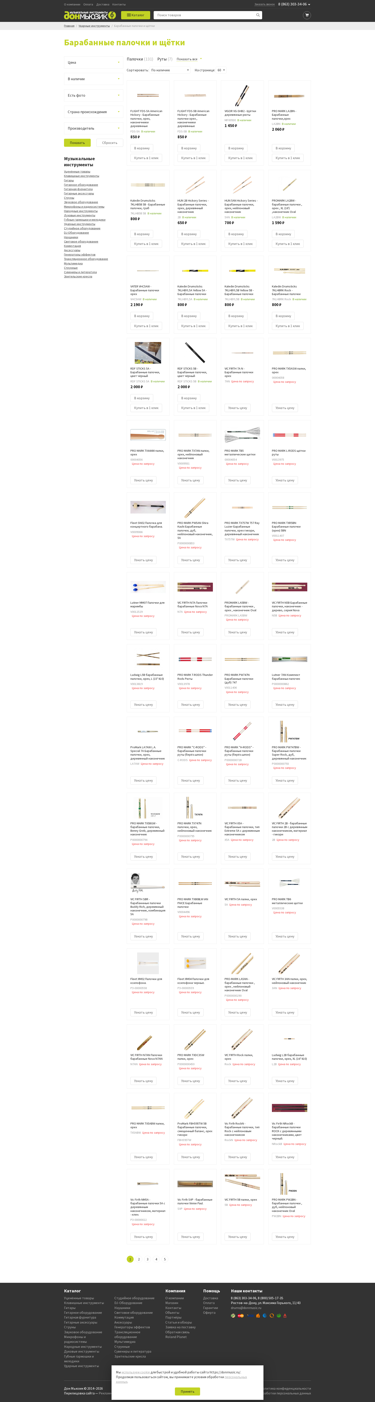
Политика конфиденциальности (285, 1388)
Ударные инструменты (79, 224)
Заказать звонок (265, 4)
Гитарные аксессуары (79, 193)
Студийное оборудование (82, 228)
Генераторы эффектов (79, 254)
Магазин (171, 1303)
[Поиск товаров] (258, 15)
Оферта (209, 1312)
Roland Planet (176, 1337)
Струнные (71, 268)
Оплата (88, 4)
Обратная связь (177, 1332)
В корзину (142, 148)
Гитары (69, 180)
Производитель (81, 128)
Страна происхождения (87, 111)
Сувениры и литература (80, 272)
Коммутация (72, 246)
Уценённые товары (77, 171)
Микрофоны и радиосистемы (84, 207)
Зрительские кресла (78, 276)
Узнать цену (237, 408)
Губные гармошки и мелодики (84, 220)
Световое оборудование (81, 241)
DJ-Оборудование (76, 233)
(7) (165, 59)
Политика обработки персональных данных (277, 1393)
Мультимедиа (73, 263)
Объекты (172, 1312)
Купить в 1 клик (146, 158)
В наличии (76, 79)
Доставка (102, 4)
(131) (140, 59)
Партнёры (173, 1317)
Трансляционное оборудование (86, 259)
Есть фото (76, 95)
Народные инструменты (81, 211)
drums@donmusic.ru (246, 1308)
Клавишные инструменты (81, 176)
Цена (72, 62)
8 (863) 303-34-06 (292, 4)
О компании (72, 4)
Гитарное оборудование (81, 185)
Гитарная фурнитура (78, 189)
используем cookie (136, 1372)
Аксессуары (72, 250)
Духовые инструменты (79, 215)
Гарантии (210, 1308)
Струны (69, 198)
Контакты (119, 4)
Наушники (71, 237)
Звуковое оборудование (81, 202)
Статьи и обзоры (178, 1322)
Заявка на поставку (180, 1327)
